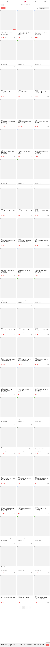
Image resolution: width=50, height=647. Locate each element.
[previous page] (20, 607)
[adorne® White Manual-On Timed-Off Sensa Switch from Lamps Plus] (8, 318)
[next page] (30, 607)
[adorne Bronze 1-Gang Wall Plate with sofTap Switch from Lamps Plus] (42, 109)
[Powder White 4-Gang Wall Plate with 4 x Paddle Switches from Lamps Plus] (25, 496)
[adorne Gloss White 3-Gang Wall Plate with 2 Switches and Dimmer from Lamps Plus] (8, 198)
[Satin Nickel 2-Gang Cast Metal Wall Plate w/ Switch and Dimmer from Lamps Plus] (42, 585)
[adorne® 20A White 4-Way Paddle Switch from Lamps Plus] (25, 139)
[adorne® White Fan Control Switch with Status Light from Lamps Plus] (42, 50)
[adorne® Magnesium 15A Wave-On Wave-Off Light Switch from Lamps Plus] (25, 109)
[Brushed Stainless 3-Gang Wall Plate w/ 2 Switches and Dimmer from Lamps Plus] (42, 79)
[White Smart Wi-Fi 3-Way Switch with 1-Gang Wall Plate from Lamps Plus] (42, 258)
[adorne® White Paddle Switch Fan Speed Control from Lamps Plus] (42, 437)
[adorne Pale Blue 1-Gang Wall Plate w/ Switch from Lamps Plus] (25, 437)
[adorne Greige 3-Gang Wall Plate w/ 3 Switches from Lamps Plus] (25, 318)
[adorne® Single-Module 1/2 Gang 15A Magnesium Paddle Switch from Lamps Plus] (25, 20)
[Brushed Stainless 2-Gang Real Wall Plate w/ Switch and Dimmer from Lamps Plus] (25, 228)
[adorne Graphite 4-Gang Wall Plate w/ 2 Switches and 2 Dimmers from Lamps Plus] (42, 407)
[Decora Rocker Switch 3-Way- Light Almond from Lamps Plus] (25, 258)
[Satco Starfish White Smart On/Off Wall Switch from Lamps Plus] (8, 258)
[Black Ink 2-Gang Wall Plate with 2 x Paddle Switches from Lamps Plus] (25, 79)
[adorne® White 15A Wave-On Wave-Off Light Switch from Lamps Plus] (42, 20)
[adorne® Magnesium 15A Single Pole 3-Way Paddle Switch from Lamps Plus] (42, 318)
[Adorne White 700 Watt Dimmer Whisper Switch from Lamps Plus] (42, 496)
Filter (3, 8)
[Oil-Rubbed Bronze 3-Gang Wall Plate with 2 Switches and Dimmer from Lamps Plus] (42, 466)
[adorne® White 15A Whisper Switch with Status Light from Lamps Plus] (8, 79)
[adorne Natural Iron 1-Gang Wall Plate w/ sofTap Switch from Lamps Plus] (8, 109)
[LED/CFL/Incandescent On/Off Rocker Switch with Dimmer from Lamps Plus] (25, 466)
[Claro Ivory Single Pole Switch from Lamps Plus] (25, 585)
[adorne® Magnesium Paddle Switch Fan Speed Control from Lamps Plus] (8, 437)
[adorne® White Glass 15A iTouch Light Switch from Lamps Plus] (25, 169)
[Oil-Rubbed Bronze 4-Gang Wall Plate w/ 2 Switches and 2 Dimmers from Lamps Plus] (8, 526)
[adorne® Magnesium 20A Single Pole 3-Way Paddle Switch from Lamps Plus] (42, 198)
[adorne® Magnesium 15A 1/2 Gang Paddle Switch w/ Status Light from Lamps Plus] (25, 50)
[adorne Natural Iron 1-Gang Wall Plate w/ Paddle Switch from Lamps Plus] (42, 169)
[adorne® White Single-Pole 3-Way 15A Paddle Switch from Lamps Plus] (25, 198)
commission (8, 644)
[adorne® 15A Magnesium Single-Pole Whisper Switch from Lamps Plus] (42, 139)
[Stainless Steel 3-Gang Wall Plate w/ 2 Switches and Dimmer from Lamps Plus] (8, 407)
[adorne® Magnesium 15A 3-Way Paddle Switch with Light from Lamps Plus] (8, 377)
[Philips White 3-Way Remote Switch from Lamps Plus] (8, 556)
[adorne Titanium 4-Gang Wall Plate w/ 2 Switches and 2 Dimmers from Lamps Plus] (8, 347)
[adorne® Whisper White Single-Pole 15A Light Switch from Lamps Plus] (25, 377)
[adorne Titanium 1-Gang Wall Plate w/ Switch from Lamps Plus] (42, 228)
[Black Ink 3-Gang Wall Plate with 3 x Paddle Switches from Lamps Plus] (42, 347)
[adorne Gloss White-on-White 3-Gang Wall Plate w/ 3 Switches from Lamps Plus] (8, 169)
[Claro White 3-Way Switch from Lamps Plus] (25, 526)
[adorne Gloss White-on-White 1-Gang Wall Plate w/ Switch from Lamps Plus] (8, 228)
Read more (12, 645)
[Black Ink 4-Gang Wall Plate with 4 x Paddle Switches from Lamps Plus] (8, 139)
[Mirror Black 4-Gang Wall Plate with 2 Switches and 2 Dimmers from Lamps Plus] (42, 556)
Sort (38, 8)
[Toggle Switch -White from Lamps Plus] (25, 407)
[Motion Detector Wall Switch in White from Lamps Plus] (8, 585)
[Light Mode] (45, 2)
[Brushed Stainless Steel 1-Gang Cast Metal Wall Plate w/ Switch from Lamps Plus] (25, 347)
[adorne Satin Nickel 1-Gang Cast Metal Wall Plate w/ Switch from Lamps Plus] (8, 466)
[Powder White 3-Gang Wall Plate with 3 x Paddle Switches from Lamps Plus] (25, 288)
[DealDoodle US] (25, 2)
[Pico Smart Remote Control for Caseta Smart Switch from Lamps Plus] (42, 288)
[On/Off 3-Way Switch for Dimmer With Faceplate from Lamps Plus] (8, 288)
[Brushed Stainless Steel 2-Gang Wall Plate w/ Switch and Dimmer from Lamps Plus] (8, 50)
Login (48, 1)
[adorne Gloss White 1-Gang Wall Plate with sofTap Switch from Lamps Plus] (42, 377)
